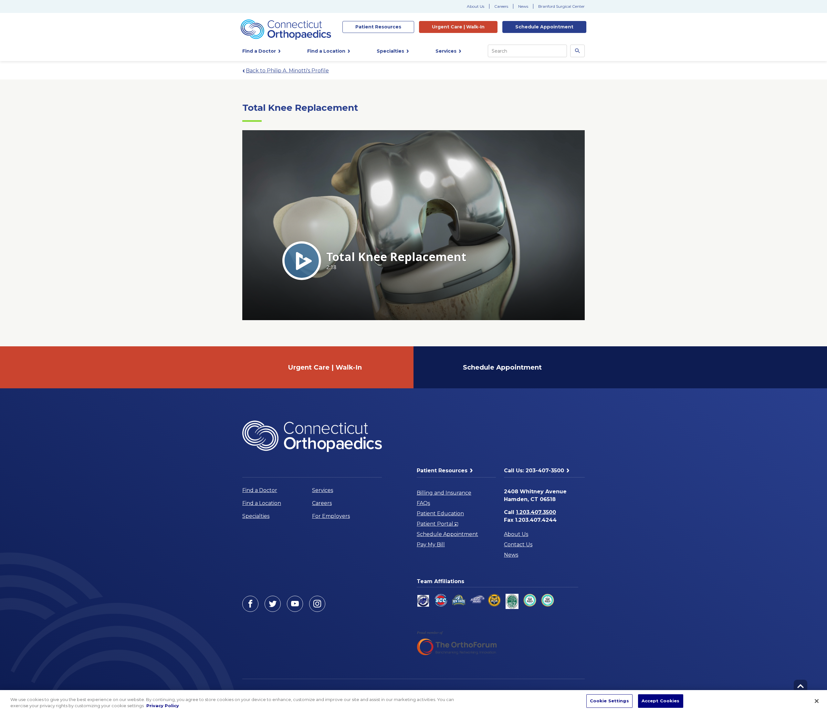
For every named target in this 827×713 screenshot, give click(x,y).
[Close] (817, 701)
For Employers (331, 516)
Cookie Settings (609, 700)
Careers (501, 6)
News (523, 6)
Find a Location (261, 503)
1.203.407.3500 (536, 512)
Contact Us (518, 544)
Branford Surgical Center (561, 6)
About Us (475, 6)
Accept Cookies (661, 700)
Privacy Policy (162, 705)
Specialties (255, 516)
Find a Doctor (259, 490)
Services (322, 490)
